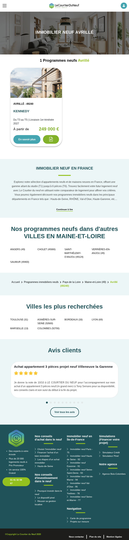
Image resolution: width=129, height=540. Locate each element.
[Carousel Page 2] (51, 403)
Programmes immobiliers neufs (41, 282)
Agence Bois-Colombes (114, 474)
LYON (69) (97, 319)
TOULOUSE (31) (19, 319)
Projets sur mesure (79, 521)
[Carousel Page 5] (63, 403)
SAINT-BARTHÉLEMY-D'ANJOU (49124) (73, 253)
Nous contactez (76, 537)
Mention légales (114, 537)
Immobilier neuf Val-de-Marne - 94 (80, 478)
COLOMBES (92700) (48, 328)
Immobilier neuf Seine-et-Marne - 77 (80, 498)
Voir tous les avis (64, 412)
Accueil (15, 282)
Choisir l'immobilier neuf (49, 449)
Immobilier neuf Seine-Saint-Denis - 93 (80, 471)
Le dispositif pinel (46, 497)
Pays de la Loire (72, 282)
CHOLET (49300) (46, 249)
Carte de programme (80, 518)
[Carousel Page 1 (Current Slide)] (47, 403)
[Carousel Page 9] (78, 403)
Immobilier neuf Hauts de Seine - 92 (79, 458)
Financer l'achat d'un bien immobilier (46, 454)
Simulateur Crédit (111, 452)
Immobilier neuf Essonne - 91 (76, 464)
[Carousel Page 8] (74, 403)
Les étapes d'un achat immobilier (47, 461)
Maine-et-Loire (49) (95, 282)
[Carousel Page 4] (59, 403)
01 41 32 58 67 (16, 482)
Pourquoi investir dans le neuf (48, 493)
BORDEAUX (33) (73, 319)
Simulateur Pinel (110, 456)
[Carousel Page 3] (55, 403)
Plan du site (95, 537)
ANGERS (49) (17, 249)
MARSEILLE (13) (19, 328)
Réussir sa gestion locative (45, 503)
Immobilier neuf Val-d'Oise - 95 (78, 485)
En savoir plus (27, 139)
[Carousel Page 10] (82, 403)
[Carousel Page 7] (70, 403)
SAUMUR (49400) (19, 262)
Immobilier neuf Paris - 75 (80, 451)
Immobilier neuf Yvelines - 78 (76, 492)
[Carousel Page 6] (66, 403)
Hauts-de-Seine (45, 466)
